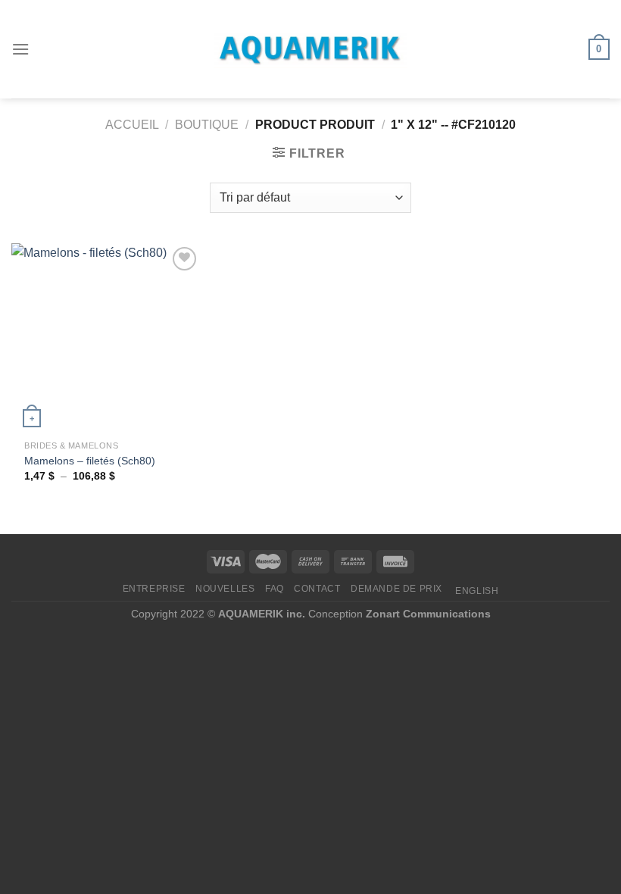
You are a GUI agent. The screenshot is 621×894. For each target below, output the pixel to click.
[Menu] (20, 48)
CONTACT (317, 588)
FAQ (274, 588)
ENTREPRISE (154, 588)
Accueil (132, 124)
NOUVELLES (225, 588)
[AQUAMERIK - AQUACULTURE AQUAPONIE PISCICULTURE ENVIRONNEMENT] (310, 49)
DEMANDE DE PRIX (396, 588)
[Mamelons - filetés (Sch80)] (106, 338)
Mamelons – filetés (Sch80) (89, 461)
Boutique (207, 124)
